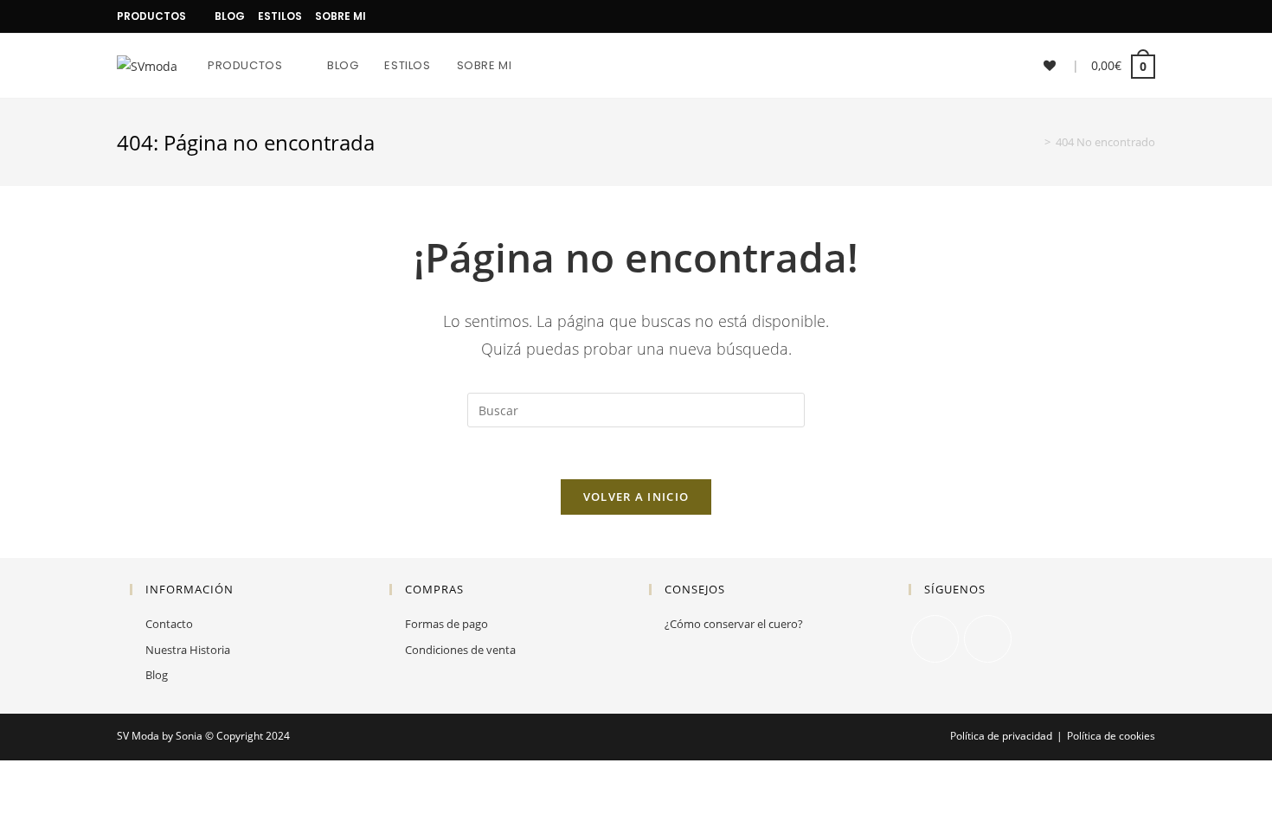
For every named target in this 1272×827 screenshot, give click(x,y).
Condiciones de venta (460, 649)
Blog (230, 16)
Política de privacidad (1001, 735)
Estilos (280, 16)
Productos (151, 16)
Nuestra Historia (187, 649)
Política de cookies (1111, 735)
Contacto (169, 623)
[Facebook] (1130, 16)
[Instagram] (1147, 16)
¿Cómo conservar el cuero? (734, 623)
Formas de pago (446, 623)
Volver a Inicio (636, 496)
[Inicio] (1035, 142)
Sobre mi (340, 16)
